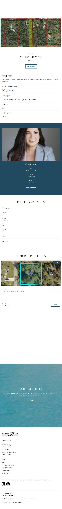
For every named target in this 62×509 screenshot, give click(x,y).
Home (3, 459)
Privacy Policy (19, 502)
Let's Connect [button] (31, 400)
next (8, 304)
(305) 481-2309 (31, 176)
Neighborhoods (7, 467)
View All (55, 304)
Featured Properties (8, 465)
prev (4, 304)
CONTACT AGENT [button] (31, 187)
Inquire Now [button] (31, 66)
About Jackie (6, 462)
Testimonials (6, 470)
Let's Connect (6, 473)
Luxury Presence (32, 499)
